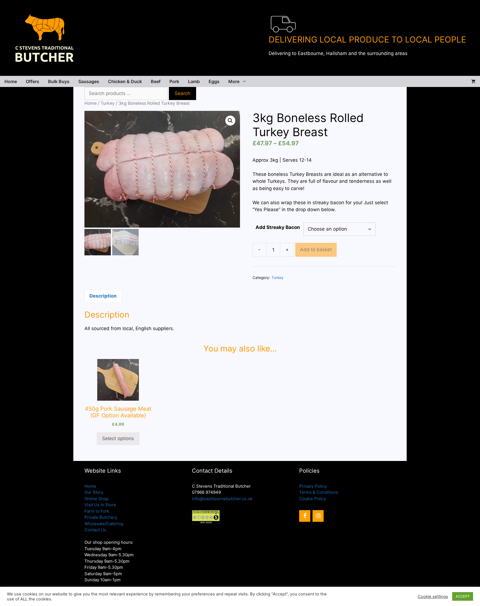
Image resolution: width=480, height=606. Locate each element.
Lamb (194, 81)
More (233, 81)
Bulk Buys (58, 81)
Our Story (93, 492)
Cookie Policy (312, 498)
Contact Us (95, 529)
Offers (32, 81)
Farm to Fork (96, 511)
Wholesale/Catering (103, 523)
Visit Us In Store (100, 504)
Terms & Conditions (318, 492)
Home (10, 81)
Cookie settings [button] (433, 596)
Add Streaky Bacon (278, 227)
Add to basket (316, 249)
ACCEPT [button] (463, 596)
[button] (230, 121)
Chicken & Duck (125, 81)
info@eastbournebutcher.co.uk (222, 498)
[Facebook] (304, 516)
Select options (118, 438)
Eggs (214, 81)
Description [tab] (103, 296)
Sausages (88, 81)
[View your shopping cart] (473, 81)
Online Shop (96, 498)
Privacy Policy (313, 486)
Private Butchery (100, 517)
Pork (174, 81)
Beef (156, 81)
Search (182, 93)
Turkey (108, 103)
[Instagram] (318, 516)
